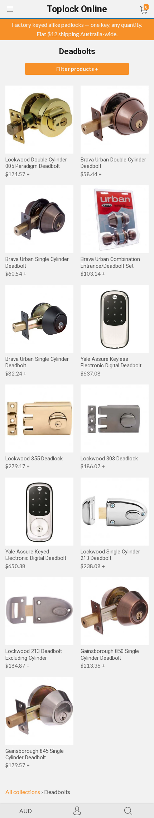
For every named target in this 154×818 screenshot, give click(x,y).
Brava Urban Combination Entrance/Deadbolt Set (110, 262)
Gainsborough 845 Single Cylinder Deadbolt (34, 754)
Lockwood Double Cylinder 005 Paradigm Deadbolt (36, 162)
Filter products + (77, 69)
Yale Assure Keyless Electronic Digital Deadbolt (111, 362)
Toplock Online (77, 9)
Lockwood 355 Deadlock (34, 458)
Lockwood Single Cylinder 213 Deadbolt (110, 554)
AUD (25, 810)
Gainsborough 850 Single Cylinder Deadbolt (110, 654)
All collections (22, 791)
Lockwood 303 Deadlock (109, 458)
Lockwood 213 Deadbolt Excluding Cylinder (33, 654)
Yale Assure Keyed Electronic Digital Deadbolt (35, 554)
